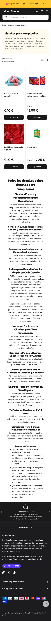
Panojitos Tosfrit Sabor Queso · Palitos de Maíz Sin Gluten (36, 96)
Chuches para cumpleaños (17, 25)
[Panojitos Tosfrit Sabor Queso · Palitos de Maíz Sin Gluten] (37, 80)
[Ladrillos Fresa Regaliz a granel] (14, 134)
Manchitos (32, 147)
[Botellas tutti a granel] (14, 80)
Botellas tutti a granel (11, 94)
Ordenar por (7, 58)
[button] (42, 11)
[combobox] (25, 17)
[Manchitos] (37, 134)
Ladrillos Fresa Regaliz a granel (13, 148)
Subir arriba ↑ (24, 527)
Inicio (4, 25)
